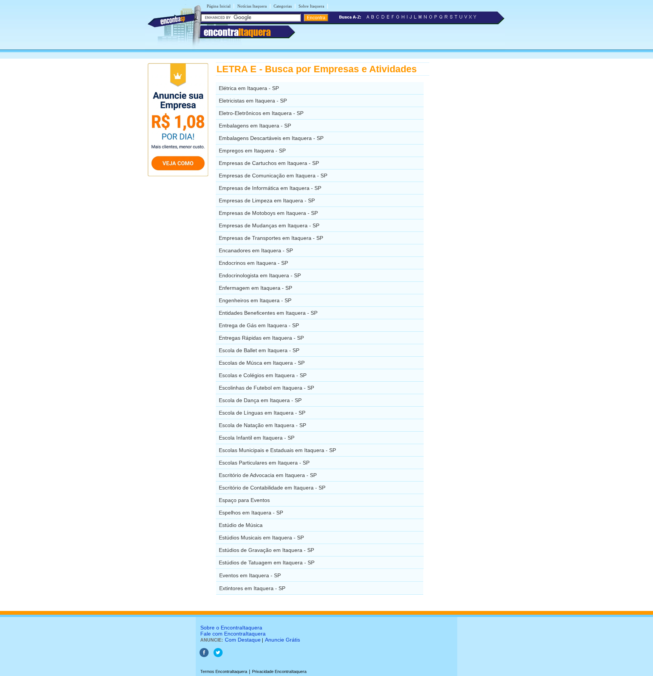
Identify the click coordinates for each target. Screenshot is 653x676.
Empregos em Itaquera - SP (252, 151)
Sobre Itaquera (311, 6)
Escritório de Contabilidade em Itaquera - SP (272, 488)
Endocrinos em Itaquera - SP (253, 263)
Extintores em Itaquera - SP (252, 588)
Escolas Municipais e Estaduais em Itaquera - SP (277, 450)
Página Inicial (219, 6)
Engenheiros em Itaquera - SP (255, 300)
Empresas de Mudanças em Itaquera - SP (269, 225)
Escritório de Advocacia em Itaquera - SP (268, 475)
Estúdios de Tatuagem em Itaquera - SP (266, 562)
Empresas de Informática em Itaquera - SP (270, 188)
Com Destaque (243, 640)
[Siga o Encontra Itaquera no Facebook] (204, 655)
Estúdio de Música (241, 525)
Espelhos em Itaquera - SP (251, 513)
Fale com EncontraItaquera (233, 634)
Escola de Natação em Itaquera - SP (262, 425)
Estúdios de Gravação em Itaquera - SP (266, 550)
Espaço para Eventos (244, 500)
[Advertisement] (468, 175)
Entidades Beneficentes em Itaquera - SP (268, 313)
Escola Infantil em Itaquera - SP (256, 438)
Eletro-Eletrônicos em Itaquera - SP (261, 113)
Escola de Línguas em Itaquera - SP (262, 413)
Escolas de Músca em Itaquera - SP (262, 363)
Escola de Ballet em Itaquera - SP (259, 350)
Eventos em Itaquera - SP (250, 575)
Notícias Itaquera (252, 6)
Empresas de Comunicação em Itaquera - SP (273, 175)
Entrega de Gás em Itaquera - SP (259, 325)
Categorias (283, 6)
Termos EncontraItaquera (223, 671)
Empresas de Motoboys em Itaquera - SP (268, 213)
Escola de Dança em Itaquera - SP (260, 400)
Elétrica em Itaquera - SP (249, 88)
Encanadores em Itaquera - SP (256, 250)
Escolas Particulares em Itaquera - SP (264, 463)
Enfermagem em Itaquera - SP (255, 288)
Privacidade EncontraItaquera (279, 671)
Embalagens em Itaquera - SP (255, 126)
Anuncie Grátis (282, 640)
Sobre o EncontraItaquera (231, 628)
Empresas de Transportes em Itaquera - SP (271, 238)
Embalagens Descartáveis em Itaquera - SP (271, 138)
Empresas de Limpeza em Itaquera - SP (267, 200)
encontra (237, 32)
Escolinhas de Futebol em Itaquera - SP (266, 388)
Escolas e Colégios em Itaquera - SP (262, 375)
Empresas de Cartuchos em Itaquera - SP (269, 163)
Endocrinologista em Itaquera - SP (260, 275)
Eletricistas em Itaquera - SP (253, 101)
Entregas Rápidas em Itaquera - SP (261, 338)
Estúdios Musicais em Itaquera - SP (261, 538)
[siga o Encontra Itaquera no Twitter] (218, 655)
